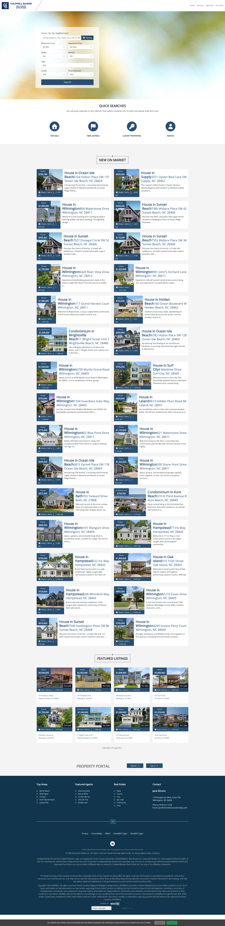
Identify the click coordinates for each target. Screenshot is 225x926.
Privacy (85, 833)
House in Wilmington (71, 206)
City (118, 797)
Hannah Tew (83, 800)
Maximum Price (75, 43)
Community (121, 802)
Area (118, 805)
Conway (42, 797)
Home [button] (192, 5)
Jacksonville (44, 802)
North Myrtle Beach (47, 800)
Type (43, 61)
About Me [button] (209, 5)
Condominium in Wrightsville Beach (81, 335)
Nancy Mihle (83, 794)
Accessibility (96, 833)
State (119, 791)
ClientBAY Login (120, 833)
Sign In (153, 766)
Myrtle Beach (44, 791)
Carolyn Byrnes (84, 797)
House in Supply (148, 174)
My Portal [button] (220, 5)
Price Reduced (74, 70)
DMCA (107, 833)
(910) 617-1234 (165, 805)
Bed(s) (44, 52)
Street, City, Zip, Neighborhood (54, 33)
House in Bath (82, 494)
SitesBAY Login (136, 833)
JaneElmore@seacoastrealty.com (172, 807)
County (119, 794)
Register (134, 766)
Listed (44, 70)
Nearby (88, 37)
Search (71, 82)
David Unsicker (84, 791)
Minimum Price (48, 43)
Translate (130, 908)
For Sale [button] (200, 5)
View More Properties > (112, 748)
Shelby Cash (83, 802)
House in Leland (145, 399)
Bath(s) (71, 52)
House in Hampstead (162, 525)
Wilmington (44, 794)
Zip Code (120, 800)
